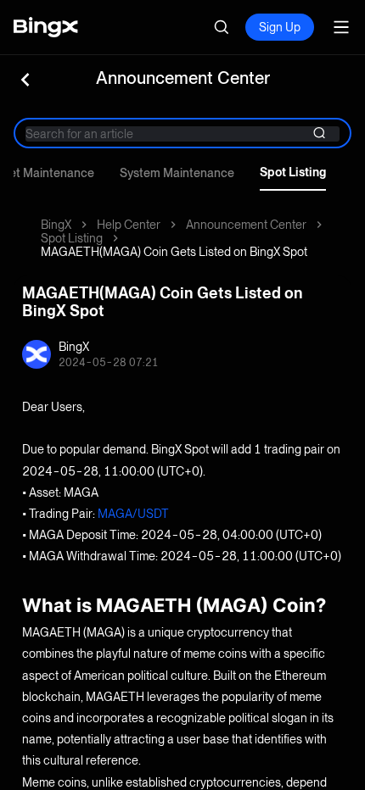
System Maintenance (177, 173)
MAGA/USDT (133, 513)
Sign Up (279, 27)
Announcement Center (246, 224)
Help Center (128, 224)
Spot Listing (293, 172)
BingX (56, 224)
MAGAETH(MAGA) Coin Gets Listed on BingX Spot (174, 252)
